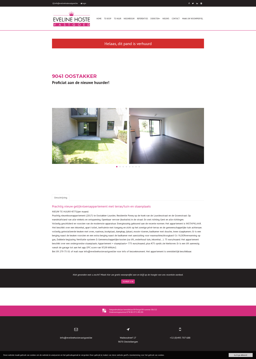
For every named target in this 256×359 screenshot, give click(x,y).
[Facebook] (189, 3)
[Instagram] (201, 3)
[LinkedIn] (197, 3)
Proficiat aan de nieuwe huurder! (80, 82)
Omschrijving (60, 197)
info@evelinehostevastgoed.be (76, 337)
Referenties (142, 18)
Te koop (107, 18)
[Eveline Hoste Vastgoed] (71, 18)
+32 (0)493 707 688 (180, 337)
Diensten (155, 18)
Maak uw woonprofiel (192, 18)
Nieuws (166, 18)
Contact (176, 18)
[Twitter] (192, 3)
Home (99, 18)
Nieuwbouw (129, 18)
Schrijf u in (128, 281)
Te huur (117, 18)
